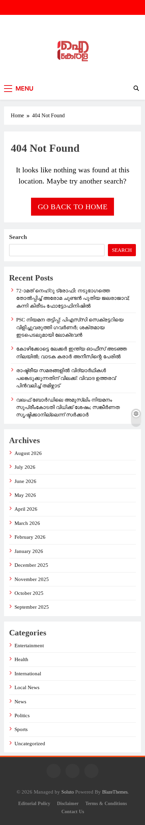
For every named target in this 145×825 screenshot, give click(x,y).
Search (18, 237)
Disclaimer (68, 803)
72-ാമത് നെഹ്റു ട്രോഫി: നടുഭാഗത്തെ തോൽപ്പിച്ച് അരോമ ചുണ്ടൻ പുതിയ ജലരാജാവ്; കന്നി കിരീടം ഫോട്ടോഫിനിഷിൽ (72, 298)
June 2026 (25, 481)
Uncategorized (29, 743)
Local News (26, 687)
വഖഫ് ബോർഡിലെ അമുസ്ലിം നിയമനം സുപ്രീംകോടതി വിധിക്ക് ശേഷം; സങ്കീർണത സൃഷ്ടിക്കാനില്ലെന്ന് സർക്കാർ (68, 407)
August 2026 (28, 453)
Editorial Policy (34, 803)
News (20, 701)
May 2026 (25, 495)
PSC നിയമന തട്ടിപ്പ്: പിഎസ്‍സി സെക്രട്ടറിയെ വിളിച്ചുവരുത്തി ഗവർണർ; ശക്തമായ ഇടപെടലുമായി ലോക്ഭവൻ (69, 327)
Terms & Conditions (106, 803)
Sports (21, 729)
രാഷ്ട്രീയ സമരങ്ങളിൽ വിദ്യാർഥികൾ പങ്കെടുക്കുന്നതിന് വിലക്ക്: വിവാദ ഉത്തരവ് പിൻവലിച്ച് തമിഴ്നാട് (66, 378)
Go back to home (72, 206)
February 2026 (30, 537)
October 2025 (29, 593)
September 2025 (31, 607)
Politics (22, 715)
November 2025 (31, 579)
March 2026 (27, 523)
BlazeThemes (114, 792)
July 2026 (24, 467)
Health (21, 659)
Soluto (67, 792)
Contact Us (72, 811)
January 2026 (28, 551)
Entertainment (29, 645)
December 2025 (31, 565)
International (27, 673)
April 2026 (25, 509)
